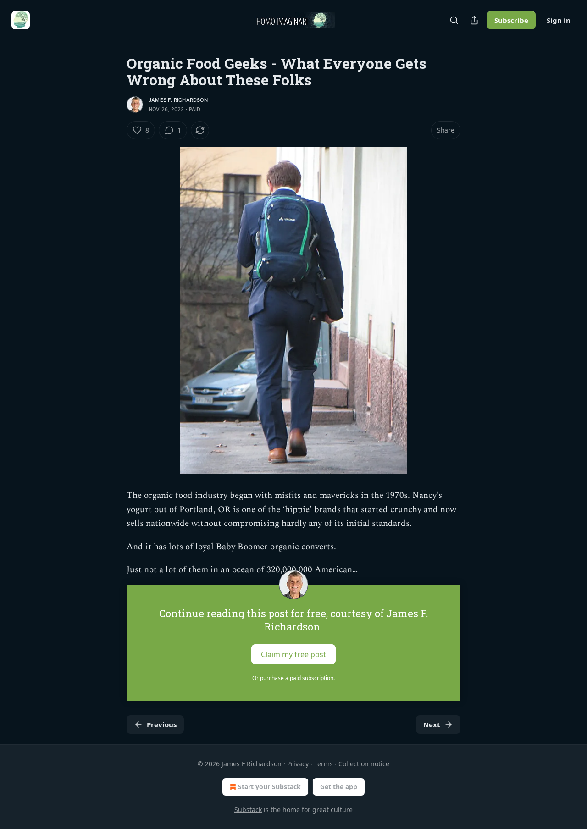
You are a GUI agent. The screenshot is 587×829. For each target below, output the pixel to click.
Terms (323, 763)
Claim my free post (293, 654)
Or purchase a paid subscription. (293, 678)
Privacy (298, 763)
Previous (162, 724)
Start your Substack (269, 786)
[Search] (454, 20)
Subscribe (511, 20)
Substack (248, 809)
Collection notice (363, 763)
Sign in (558, 20)
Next (431, 724)
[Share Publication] (474, 20)
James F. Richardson (178, 100)
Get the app (338, 786)
